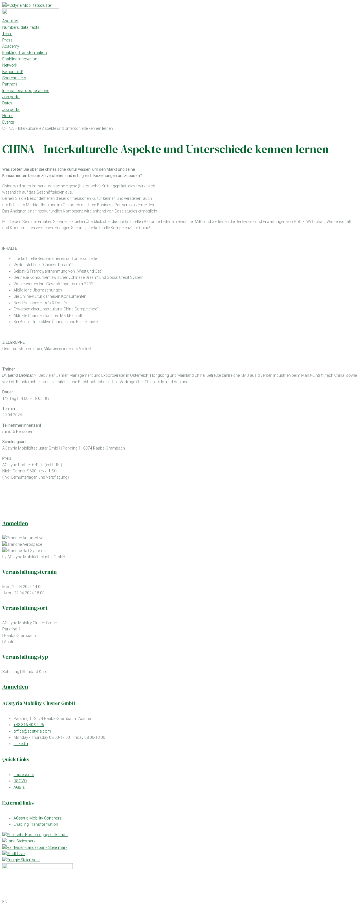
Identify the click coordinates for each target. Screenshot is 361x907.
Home (7, 115)
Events (8, 122)
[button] (180, 902)
